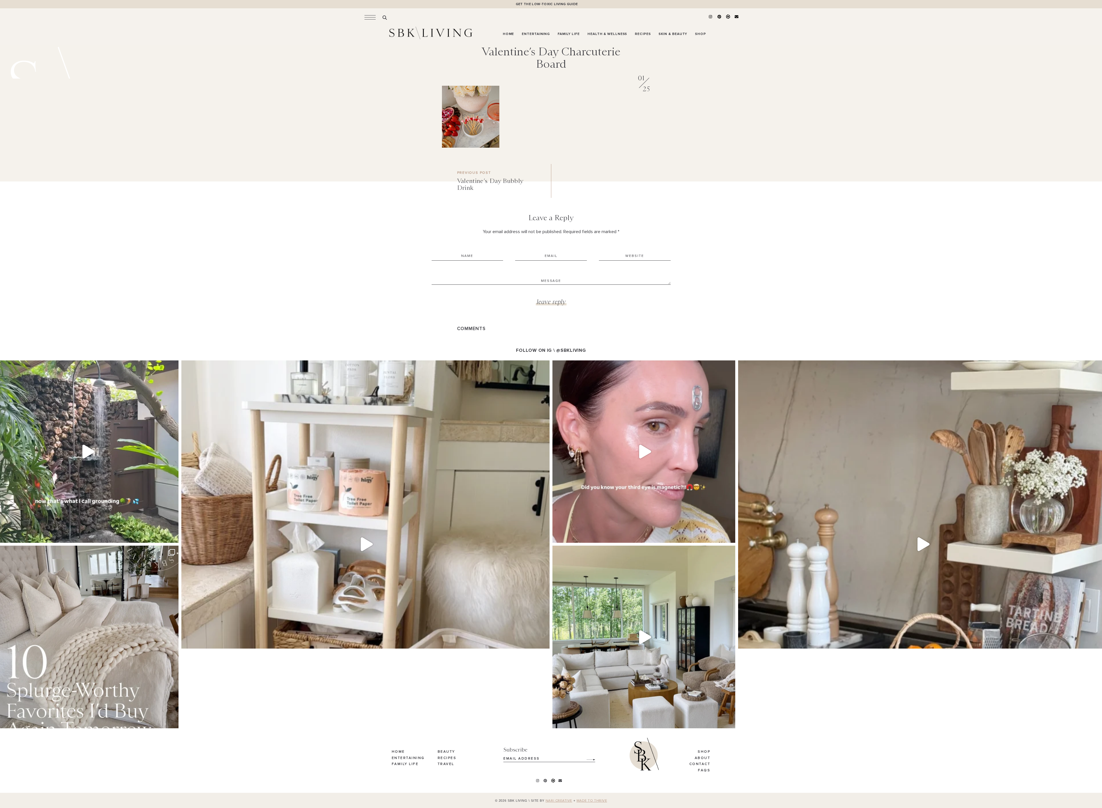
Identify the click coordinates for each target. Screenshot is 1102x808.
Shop (704, 752)
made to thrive (592, 801)
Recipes (447, 758)
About (703, 758)
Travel (446, 764)
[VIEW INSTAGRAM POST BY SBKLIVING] (173, 536)
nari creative (559, 801)
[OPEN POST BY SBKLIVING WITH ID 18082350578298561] (365, 544)
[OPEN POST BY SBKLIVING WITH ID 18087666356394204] (643, 637)
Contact (700, 764)
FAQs (704, 770)
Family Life (405, 764)
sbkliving (85, 367)
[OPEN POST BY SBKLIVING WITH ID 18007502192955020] (643, 451)
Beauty (446, 752)
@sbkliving (571, 350)
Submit (587, 757)
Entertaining (408, 758)
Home (398, 752)
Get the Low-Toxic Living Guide (547, 4)
